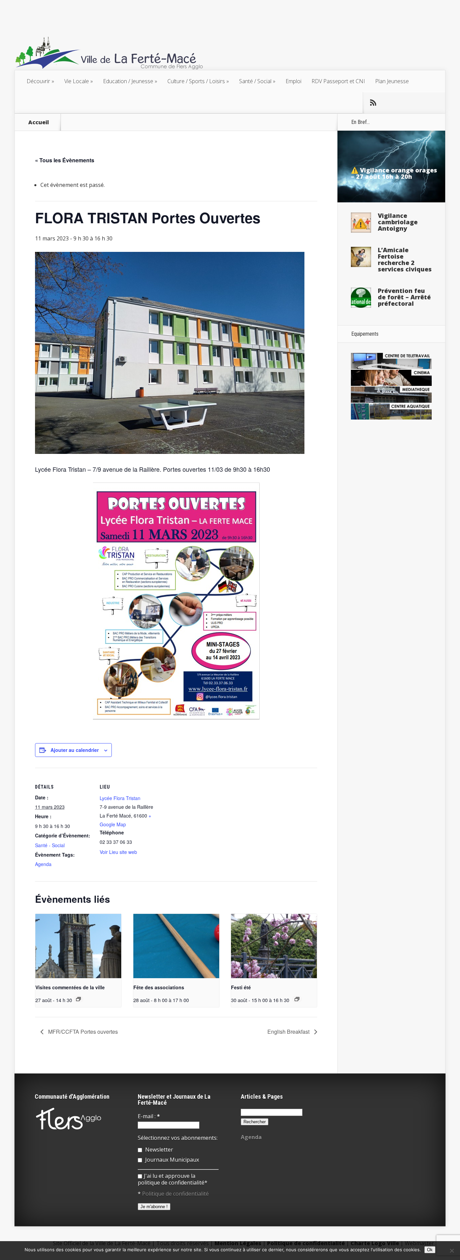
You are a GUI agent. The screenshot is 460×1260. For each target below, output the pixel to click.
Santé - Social (50, 845)
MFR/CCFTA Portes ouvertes (82, 1031)
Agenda (43, 864)
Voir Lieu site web (118, 852)
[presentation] (78, 946)
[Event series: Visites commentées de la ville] (78, 999)
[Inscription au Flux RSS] (373, 102)
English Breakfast (289, 1031)
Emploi (293, 81)
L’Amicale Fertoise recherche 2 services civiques (405, 259)
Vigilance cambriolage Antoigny (398, 221)
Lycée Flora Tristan (120, 798)
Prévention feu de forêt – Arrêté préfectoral (404, 297)
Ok (430, 1249)
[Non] (451, 1250)
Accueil (38, 122)
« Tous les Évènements (64, 160)
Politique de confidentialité (175, 1193)
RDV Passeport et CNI (338, 81)
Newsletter (158, 1149)
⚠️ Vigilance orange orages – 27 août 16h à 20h (394, 173)
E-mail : (149, 1116)
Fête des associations (158, 987)
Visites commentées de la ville (70, 987)
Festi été (241, 987)
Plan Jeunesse (392, 81)
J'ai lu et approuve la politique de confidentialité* (172, 1179)
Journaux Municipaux (171, 1159)
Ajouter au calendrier (75, 750)
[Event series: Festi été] (297, 999)
